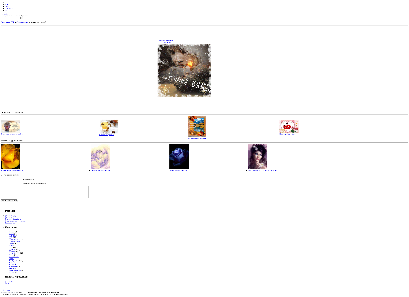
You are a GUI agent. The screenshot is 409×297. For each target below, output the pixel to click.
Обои (7, 6)
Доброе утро (13, 239)
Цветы (11, 272)
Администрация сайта (9, 292)
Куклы (11, 245)
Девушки (12, 236)
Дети (11, 238)
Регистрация (9, 281)
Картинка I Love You (287, 134)
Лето (11, 247)
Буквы (11, 232)
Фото (7, 10)
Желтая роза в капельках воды (12, 170)
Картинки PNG (10, 217)
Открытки (9, 8)
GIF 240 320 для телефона (100, 170)
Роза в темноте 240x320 (178, 170)
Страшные (13, 266)
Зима (11, 243)
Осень (11, 255)
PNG (7, 4)
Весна (11, 234)
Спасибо (12, 264)
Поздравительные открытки (15, 221)
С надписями (22, 22)
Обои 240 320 (14, 253)
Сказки (12, 262)
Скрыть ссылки (166, 42)
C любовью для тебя (106, 135)
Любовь (12, 249)
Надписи (12, 251)
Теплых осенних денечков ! (197, 138)
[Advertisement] (204, 32)
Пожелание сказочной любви (12, 134)
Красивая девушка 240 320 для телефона (262, 170)
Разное (11, 259)
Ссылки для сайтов (166, 40)
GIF (6, 3)
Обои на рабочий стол (13, 219)
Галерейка (4, 14)
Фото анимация (15, 270)
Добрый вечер (14, 241)
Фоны (11, 268)
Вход (7, 283)
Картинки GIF (7, 22)
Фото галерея (10, 223)
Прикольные (14, 257)
